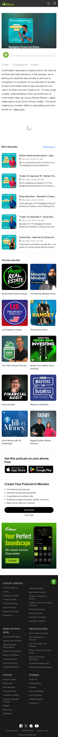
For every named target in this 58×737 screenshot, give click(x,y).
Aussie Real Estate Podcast (14, 293)
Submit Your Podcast (12, 651)
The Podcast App (10, 603)
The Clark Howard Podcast (14, 365)
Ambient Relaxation (11, 667)
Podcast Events (9, 691)
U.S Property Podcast (12, 329)
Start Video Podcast (37, 592)
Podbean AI (8, 615)
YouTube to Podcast (37, 617)
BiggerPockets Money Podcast (40, 442)
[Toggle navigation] (54, 3)
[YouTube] (37, 726)
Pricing (6, 592)
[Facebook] (20, 725)
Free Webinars (9, 687)
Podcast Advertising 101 (39, 663)
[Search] (48, 3)
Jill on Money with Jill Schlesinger (11, 442)
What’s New (8, 683)
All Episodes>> (49, 147)
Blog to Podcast (35, 613)
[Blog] (31, 725)
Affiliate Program (36, 699)
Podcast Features (10, 588)
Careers (32, 687)
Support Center (9, 679)
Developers (8, 713)
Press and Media (36, 691)
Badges (6, 706)
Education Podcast (37, 621)
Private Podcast (9, 599)
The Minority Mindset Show (42, 293)
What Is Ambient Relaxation (40, 667)
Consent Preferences (27, 735)
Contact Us (33, 703)
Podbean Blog (35, 683)
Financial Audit (8, 404)
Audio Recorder (9, 607)
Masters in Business (39, 404)
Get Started (29, 510)
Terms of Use (42, 730)
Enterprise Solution (11, 595)
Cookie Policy (27, 730)
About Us (33, 679)
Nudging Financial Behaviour (25, 47)
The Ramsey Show (38, 329)
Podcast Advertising (11, 637)
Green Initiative (35, 695)
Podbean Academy (11, 695)
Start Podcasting (36, 588)
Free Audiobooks (10, 663)
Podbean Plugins (10, 659)
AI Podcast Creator (37, 609)
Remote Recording (10, 611)
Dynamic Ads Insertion (12, 641)
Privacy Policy (12, 730)
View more (19, 109)
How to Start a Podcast (39, 633)
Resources (7, 709)
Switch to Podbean (11, 655)
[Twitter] (26, 726)
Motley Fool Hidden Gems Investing (42, 367)
